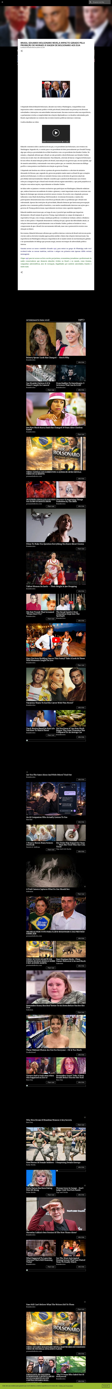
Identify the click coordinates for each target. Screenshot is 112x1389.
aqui (54, 248)
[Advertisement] (56, 67)
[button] (22, 51)
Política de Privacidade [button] (66, 1386)
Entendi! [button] (105, 1386)
